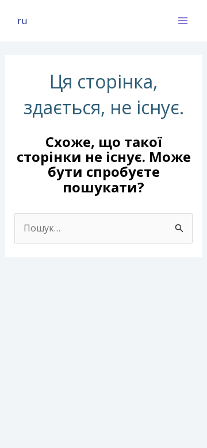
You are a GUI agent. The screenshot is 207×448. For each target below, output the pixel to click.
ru (22, 20)
